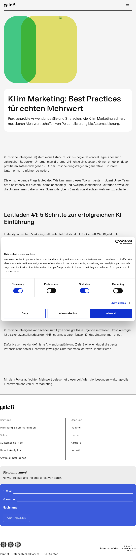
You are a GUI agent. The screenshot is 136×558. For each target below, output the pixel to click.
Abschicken (16, 518)
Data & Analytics (10, 450)
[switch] (51, 290)
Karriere (76, 442)
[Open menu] (127, 5)
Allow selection (68, 313)
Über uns (76, 420)
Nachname (10, 507)
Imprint (4, 554)
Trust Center (50, 554)
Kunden (75, 435)
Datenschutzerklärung (26, 554)
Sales (3, 435)
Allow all (111, 313)
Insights (76, 427)
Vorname (9, 499)
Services (5, 420)
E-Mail (7, 491)
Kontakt (75, 450)
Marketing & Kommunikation (18, 427)
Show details (118, 302)
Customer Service (11, 442)
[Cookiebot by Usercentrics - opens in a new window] (117, 242)
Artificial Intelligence (13, 457)
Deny (25, 313)
